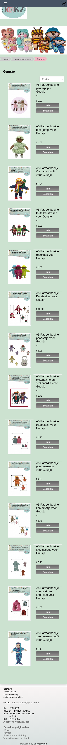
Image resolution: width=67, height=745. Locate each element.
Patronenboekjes (23, 59)
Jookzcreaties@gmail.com (24, 702)
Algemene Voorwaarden (16, 721)
